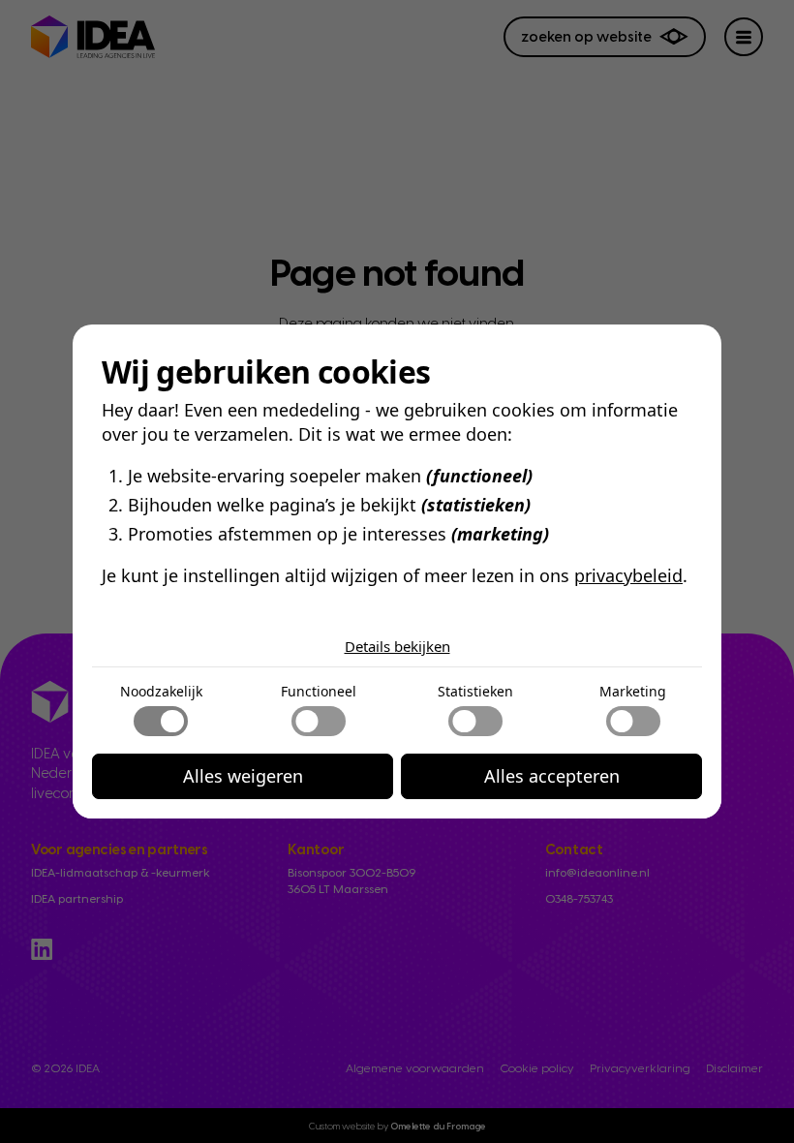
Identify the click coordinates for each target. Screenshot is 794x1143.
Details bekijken (397, 646)
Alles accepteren (552, 776)
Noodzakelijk (161, 691)
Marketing (632, 691)
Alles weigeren (243, 776)
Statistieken (475, 691)
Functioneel (318, 691)
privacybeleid (628, 575)
